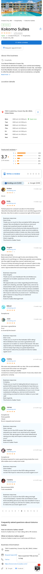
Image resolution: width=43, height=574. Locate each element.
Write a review (22, 42)
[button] (2, 510)
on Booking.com (11, 190)
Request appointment (13, 48)
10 (28, 511)
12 (34, 511)
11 (31, 511)
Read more (4, 74)
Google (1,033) (35, 183)
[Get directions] (37, 112)
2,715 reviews (18, 33)
